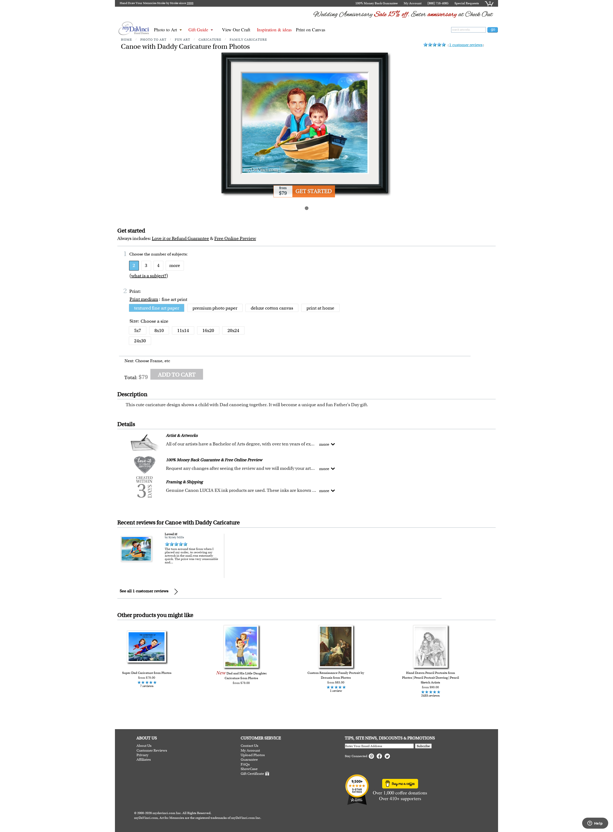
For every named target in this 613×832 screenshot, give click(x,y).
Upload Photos (253, 755)
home (126, 40)
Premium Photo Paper (215, 308)
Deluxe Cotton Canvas (272, 308)
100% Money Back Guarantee (376, 3)
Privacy (142, 755)
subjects (179, 254)
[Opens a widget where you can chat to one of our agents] (595, 824)
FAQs (245, 764)
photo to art (153, 40)
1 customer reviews (465, 44)
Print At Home (320, 308)
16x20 (208, 330)
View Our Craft (236, 30)
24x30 (140, 341)
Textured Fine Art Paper (156, 308)
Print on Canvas (310, 30)
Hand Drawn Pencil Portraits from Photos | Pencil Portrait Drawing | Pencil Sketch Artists (430, 677)
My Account (412, 3)
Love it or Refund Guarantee (180, 238)
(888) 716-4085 (437, 3)
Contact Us (249, 745)
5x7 (137, 330)
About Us (144, 745)
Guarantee (249, 759)
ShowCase (249, 769)
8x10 (159, 330)
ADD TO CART (177, 374)
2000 (190, 3)
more (174, 265)
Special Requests (466, 3)
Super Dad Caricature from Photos (146, 673)
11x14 (183, 330)
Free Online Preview (235, 238)
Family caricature (248, 40)
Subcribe (423, 746)
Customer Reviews (151, 750)
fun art (182, 40)
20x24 (233, 330)
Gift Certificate (252, 773)
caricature (210, 40)
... (171, 562)
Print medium (144, 299)
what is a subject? (148, 276)
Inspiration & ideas (274, 30)
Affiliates (143, 759)
